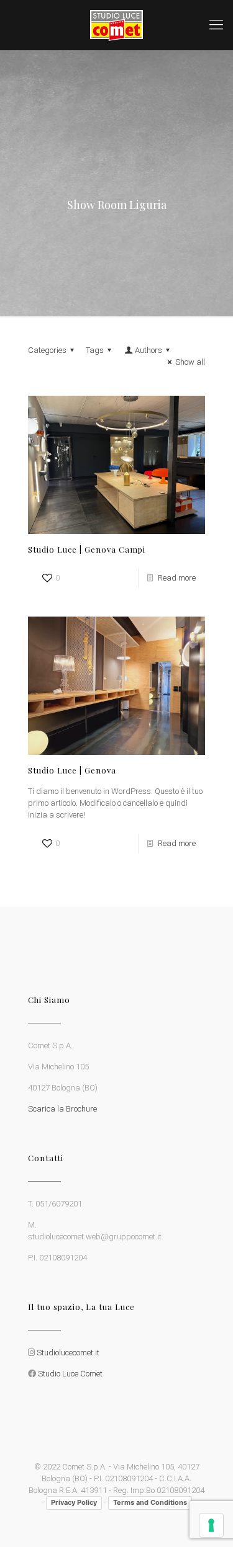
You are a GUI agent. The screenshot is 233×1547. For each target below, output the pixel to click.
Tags (95, 350)
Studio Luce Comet (70, 1373)
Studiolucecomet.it (68, 1352)
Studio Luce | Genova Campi (86, 549)
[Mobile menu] (216, 24)
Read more (177, 577)
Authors (148, 350)
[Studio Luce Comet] (116, 24)
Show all (190, 362)
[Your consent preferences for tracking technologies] (211, 1525)
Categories (47, 350)
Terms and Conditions (150, 1502)
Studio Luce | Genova (72, 770)
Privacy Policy (74, 1502)
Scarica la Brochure (62, 1108)
